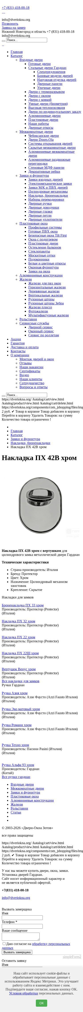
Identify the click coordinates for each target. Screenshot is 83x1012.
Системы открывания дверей (50, 143)
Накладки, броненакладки (48, 195)
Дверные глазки (40, 211)
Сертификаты (29, 371)
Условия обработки (23, 993)
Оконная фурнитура (43, 267)
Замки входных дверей (45, 179)
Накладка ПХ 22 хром (18, 637)
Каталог (17, 56)
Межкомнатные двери (36, 131)
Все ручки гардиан (16, 777)
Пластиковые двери (43, 120)
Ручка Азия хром (14, 693)
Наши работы (38, 124)
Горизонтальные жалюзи (47, 287)
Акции (16, 339)
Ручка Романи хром (16, 725)
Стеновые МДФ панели (46, 167)
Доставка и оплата (25, 347)
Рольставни (28, 319)
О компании (20, 355)
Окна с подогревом (43, 239)
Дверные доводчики (43, 207)
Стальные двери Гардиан (47, 68)
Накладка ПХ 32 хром (18, 621)
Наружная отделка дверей (56, 80)
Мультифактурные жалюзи (48, 315)
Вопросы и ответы (33, 387)
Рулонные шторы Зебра (46, 303)
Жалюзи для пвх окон (44, 283)
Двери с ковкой (40, 100)
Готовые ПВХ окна (43, 231)
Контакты (18, 351)
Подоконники (38, 259)
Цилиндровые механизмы (48, 191)
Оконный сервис (41, 331)
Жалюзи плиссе (40, 307)
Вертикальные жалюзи (45, 295)
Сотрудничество (31, 383)
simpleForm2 (72, 957)
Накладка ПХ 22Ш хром (20, 653)
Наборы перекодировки (46, 199)
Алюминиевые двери (44, 116)
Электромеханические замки (50, 183)
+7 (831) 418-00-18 (15, 8)
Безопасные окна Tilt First (47, 235)
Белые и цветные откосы (47, 263)
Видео (24, 375)
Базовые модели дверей (55, 76)
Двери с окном (39, 96)
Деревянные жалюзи (44, 291)
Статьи (16, 812)
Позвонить (10, 23)
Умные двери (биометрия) (48, 104)
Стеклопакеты (39, 251)
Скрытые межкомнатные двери (52, 147)
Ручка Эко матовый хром (21, 709)
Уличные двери (48, 88)
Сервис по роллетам (43, 335)
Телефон (9, 922)
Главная (17, 52)
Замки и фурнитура (34, 175)
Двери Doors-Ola (41, 139)
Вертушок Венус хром (19, 669)
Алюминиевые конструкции (41, 275)
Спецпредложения (51, 72)
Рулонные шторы (41, 299)
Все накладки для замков (20, 681)
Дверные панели (49, 84)
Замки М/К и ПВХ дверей (48, 187)
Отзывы (25, 363)
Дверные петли (40, 215)
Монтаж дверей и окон (36, 359)
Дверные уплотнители (45, 219)
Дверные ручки (40, 203)
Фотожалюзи (38, 311)
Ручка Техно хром (15, 745)
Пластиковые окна (33, 223)
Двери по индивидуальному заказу (54, 112)
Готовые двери (39, 64)
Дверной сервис (40, 327)
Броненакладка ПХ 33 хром (23, 605)
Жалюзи (25, 279)
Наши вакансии (31, 367)
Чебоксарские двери (43, 135)
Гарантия (18, 343)
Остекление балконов (44, 247)
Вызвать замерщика (17, 952)
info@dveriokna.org (16, 898)
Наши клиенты (30, 379)
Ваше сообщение (14, 930)
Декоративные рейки (44, 171)
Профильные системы (45, 227)
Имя (5, 913)
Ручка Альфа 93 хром (18, 765)
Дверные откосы (40, 127)
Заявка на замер (13, 27)
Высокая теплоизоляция (46, 108)
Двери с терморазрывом (46, 92)
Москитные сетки (41, 255)
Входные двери (31, 60)
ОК (41, 1003)
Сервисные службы (34, 323)
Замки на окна (39, 271)
